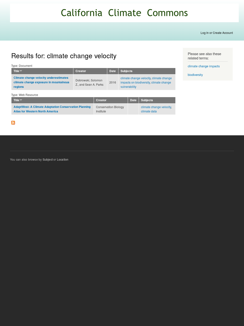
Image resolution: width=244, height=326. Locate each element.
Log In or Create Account (217, 33)
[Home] (125, 13)
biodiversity (195, 74)
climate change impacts (204, 66)
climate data (149, 111)
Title (16, 71)
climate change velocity (136, 78)
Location (63, 159)
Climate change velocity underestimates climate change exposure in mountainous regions (41, 82)
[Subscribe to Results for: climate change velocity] (13, 121)
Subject (48, 159)
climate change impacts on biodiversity (146, 80)
